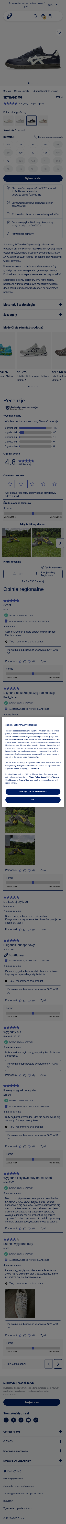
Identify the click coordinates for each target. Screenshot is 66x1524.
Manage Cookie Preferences (33, 791)
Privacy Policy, (34, 777)
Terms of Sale (24, 780)
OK (33, 800)
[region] (33, 762)
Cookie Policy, (46, 777)
